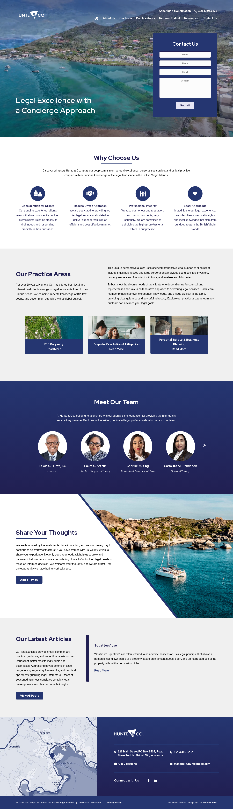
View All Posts (29, 695)
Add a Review (29, 580)
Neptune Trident (169, 18)
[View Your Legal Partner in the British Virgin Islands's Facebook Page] (150, 781)
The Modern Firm (207, 802)
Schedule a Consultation (175, 11)
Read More (101, 670)
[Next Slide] (204, 445)
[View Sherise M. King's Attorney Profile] (137, 446)
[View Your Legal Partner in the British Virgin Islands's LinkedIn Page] (156, 781)
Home (96, 18)
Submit (185, 105)
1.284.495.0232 (207, 10)
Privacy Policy (114, 802)
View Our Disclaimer (90, 802)
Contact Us (210, 18)
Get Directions (127, 763)
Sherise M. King (138, 466)
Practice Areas (145, 18)
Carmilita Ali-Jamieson (180, 466)
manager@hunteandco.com (192, 763)
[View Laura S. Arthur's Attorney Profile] (95, 446)
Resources (191, 18)
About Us (109, 18)
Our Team (125, 18)
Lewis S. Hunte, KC (52, 466)
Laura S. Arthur (95, 466)
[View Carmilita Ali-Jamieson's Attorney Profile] (180, 446)
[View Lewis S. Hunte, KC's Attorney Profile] (52, 446)
